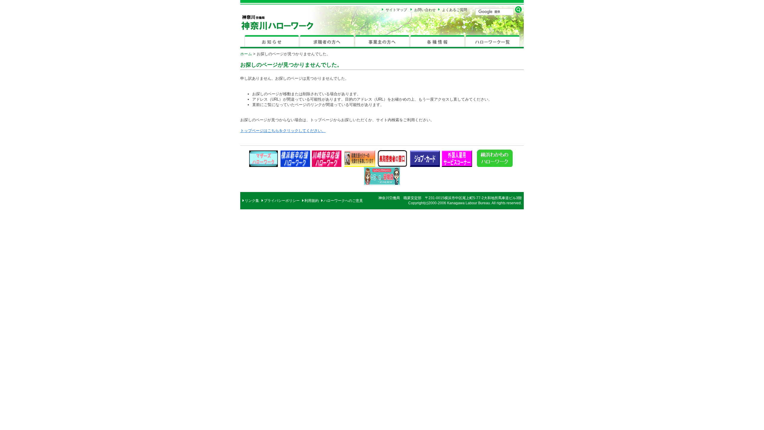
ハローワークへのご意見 (343, 201)
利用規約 (311, 201)
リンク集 (252, 201)
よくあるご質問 (454, 10)
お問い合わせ (425, 10)
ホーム (246, 54)
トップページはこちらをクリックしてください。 (283, 130)
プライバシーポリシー (282, 201)
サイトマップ (396, 10)
